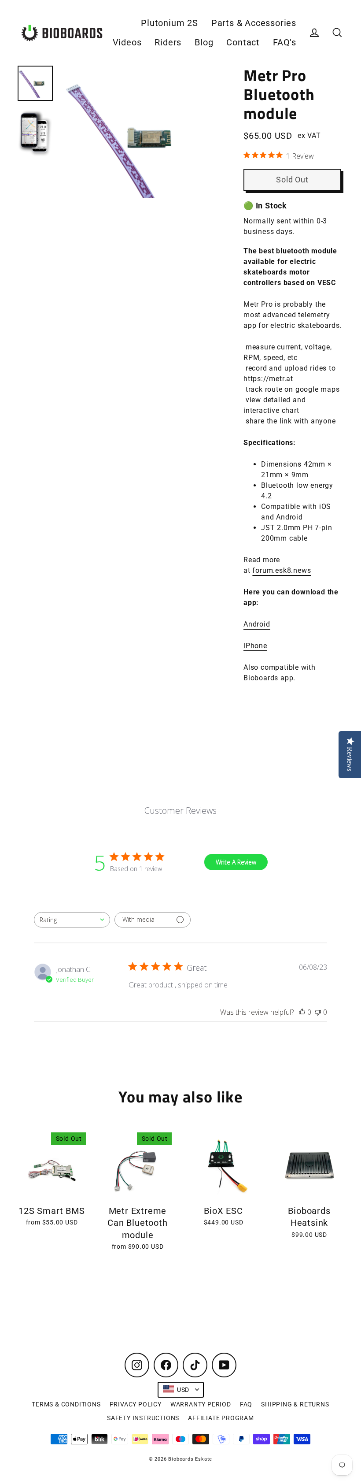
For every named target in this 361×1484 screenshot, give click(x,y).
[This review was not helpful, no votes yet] (318, 1012)
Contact (243, 42)
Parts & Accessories (253, 23)
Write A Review (236, 862)
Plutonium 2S (169, 23)
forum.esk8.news (281, 570)
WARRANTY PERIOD (200, 1404)
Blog (204, 42)
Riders (168, 42)
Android (256, 624)
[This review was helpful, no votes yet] (302, 1012)
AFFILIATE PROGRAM (221, 1417)
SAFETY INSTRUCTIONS (143, 1417)
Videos (127, 42)
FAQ (246, 1404)
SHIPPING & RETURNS (295, 1404)
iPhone (255, 646)
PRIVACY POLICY (136, 1404)
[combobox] (72, 920)
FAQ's (284, 42)
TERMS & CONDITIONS (66, 1404)
